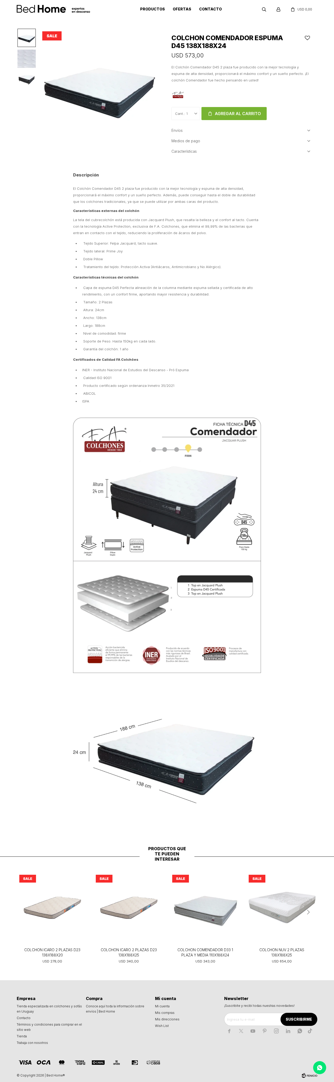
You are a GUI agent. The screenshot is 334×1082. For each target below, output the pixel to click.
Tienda (22, 1036)
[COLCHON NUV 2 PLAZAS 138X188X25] (281, 907)
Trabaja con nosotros (32, 1043)
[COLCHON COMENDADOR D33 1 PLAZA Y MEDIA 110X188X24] (205, 907)
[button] (264, 9)
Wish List (162, 1026)
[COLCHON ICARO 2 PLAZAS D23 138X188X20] (52, 907)
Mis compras (165, 1013)
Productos (152, 9)
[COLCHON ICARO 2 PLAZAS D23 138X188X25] (128, 907)
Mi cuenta (162, 1006)
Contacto (210, 9)
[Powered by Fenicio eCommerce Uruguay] (309, 1075)
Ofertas (182, 9)
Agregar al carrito (238, 113)
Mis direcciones (167, 1019)
